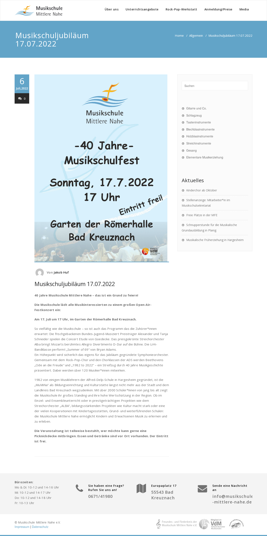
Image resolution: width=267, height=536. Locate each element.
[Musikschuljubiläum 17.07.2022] (101, 168)
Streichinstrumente (198, 143)
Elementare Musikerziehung (204, 157)
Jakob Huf (61, 272)
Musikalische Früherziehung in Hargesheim (215, 240)
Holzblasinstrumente (199, 136)
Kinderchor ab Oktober (201, 190)
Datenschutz (40, 527)
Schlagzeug (194, 115)
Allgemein (196, 35)
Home (179, 35)
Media (244, 9)
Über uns (111, 9)
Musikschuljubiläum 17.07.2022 (74, 284)
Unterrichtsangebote (142, 9)
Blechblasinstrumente (200, 129)
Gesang (191, 150)
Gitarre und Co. (196, 108)
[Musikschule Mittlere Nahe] (38, 10)
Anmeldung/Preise (218, 9)
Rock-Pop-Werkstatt (181, 9)
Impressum (22, 527)
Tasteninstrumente (198, 122)
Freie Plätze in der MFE (201, 215)
